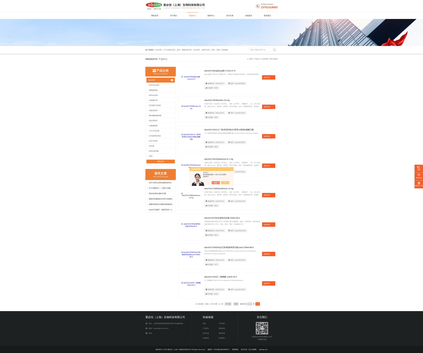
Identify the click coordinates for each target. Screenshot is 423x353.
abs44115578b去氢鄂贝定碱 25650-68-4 (222, 218)
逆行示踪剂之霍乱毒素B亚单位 (160, 183)
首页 (250, 59)
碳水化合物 (153, 95)
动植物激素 (153, 126)
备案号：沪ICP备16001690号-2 (218, 349)
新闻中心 (211, 16)
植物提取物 (153, 90)
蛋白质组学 (153, 120)
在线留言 (248, 16)
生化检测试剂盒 (155, 136)
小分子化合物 (154, 131)
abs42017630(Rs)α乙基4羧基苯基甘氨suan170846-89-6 (229, 247)
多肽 (151, 156)
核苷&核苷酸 (154, 151)
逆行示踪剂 (153, 141)
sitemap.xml (263, 349)
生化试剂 (265, 59)
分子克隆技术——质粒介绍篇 (160, 188)
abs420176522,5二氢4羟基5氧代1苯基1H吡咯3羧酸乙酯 (229, 130)
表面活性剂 (153, 110)
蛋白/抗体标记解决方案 (157, 193)
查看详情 (267, 77)
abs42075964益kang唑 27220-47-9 (219, 71)
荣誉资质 (222, 333)
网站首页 (154, 16)
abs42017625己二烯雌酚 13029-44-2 (220, 277)
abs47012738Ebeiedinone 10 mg (218, 188)
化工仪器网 (252, 349)
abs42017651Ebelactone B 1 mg (218, 159)
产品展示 (206, 328)
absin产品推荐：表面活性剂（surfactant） (161, 210)
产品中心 (192, 16)
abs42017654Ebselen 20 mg (217, 100)
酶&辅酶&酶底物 (155, 115)
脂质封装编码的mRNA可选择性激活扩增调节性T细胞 (161, 199)
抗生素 (151, 146)
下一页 (228, 304)
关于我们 (173, 16)
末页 (236, 304)
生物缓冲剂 (153, 100)
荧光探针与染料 (155, 105)
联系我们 (267, 16)
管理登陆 (235, 349)
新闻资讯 (222, 328)
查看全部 (160, 161)
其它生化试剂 (154, 85)
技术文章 (229, 16)
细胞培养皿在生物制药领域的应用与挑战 (161, 204)
